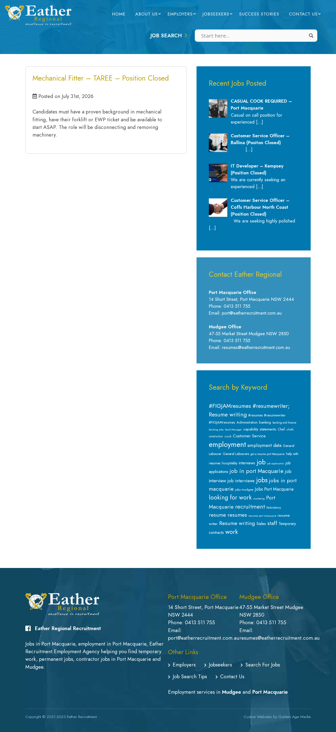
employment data (264, 445)
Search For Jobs (262, 664)
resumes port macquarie (262, 516)
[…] (259, 122)
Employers (180, 14)
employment (227, 444)
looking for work (230, 497)
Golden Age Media (294, 716)
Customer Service (249, 436)
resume (217, 515)
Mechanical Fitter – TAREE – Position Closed (100, 78)
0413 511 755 (200, 622)
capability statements (259, 429)
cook (227, 436)
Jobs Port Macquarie (274, 489)
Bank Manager (233, 429)
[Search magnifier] (311, 35)
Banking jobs (216, 429)
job (261, 462)
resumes (237, 515)
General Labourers (236, 453)
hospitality (229, 463)
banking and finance (284, 423)
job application (275, 463)
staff (272, 523)
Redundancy (273, 508)
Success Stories (259, 14)
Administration (247, 422)
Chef (281, 429)
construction (216, 436)
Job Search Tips (190, 676)
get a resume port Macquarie (268, 454)
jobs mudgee (244, 489)
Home (118, 14)
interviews (247, 463)
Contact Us (303, 14)
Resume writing (237, 523)
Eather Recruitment (82, 716)
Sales (261, 523)
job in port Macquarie (256, 471)
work (231, 531)
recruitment (250, 506)
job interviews (241, 481)
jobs (262, 480)
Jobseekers (215, 14)
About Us (146, 14)
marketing (259, 498)
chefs (290, 429)
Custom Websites (258, 716)
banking (265, 422)
